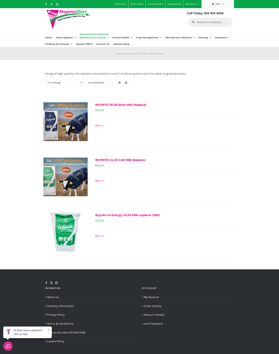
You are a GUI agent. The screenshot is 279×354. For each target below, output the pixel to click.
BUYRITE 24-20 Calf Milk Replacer (120, 160)
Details (101, 125)
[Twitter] (51, 283)
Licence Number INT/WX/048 (66, 332)
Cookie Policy (55, 341)
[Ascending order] (81, 82)
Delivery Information (60, 306)
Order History (152, 306)
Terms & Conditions (60, 323)
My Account (151, 297)
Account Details (154, 314)
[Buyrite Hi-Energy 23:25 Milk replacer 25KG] (65, 232)
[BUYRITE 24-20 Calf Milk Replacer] (65, 176)
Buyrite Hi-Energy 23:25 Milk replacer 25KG (127, 215)
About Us (53, 297)
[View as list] (126, 83)
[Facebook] (46, 283)
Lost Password (153, 323)
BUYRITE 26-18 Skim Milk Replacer (121, 105)
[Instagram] (56, 283)
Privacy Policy (56, 314)
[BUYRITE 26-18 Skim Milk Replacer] (65, 121)
